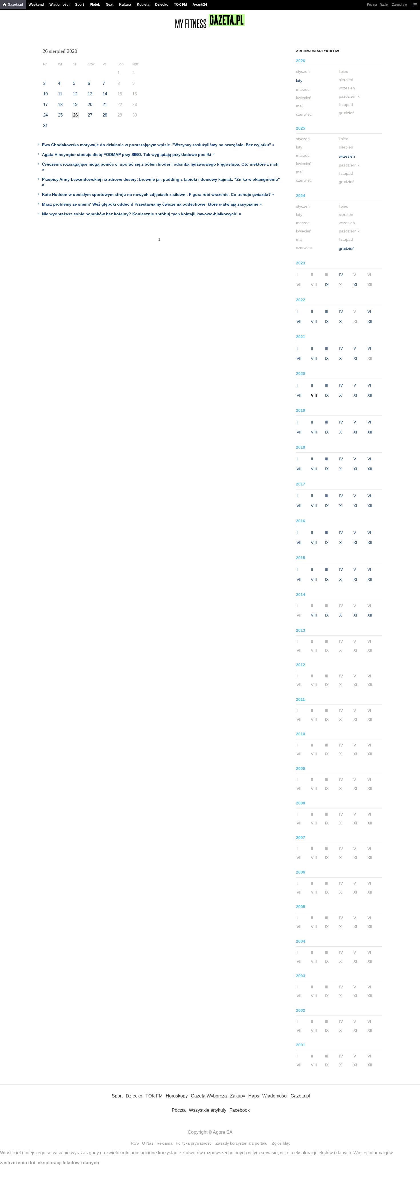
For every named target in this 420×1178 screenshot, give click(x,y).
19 (75, 104)
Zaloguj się (399, 4)
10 (45, 93)
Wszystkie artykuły (207, 1110)
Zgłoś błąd (281, 1143)
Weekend (36, 5)
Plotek (95, 5)
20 (90, 104)
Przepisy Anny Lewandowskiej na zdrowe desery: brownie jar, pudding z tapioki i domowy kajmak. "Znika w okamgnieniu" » (161, 182)
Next (109, 5)
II (312, 311)
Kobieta (143, 5)
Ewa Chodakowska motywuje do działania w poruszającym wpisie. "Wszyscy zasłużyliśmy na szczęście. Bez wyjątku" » (158, 145)
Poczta (372, 4)
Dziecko (161, 5)
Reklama (165, 1143)
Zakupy (237, 1095)
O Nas (147, 1143)
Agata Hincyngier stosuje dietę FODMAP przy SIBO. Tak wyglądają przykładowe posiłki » (128, 154)
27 (90, 115)
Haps (253, 1095)
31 (45, 125)
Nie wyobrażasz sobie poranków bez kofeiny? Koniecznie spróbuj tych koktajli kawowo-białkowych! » (141, 214)
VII (299, 321)
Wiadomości (59, 5)
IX (327, 284)
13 (90, 93)
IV (341, 274)
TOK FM (180, 5)
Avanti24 (200, 5)
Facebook (239, 1110)
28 (105, 115)
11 (60, 93)
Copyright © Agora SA (210, 1132)
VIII (314, 321)
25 (60, 115)
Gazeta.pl (15, 5)
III (326, 311)
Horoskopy (177, 1095)
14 (105, 93)
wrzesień (347, 156)
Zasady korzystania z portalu (241, 1143)
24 (45, 115)
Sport (79, 5)
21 (105, 104)
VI (369, 311)
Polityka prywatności (194, 1143)
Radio (384, 4)
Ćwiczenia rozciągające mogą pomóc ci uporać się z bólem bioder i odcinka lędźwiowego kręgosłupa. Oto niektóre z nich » (160, 167)
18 (60, 104)
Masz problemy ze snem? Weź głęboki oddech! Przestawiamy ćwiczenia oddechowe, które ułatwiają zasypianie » (152, 204)
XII (369, 321)
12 (75, 93)
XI (355, 284)
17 (45, 104)
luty (299, 80)
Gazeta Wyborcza (209, 1095)
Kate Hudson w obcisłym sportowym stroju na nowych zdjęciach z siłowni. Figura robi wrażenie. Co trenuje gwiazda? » (158, 194)
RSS (135, 1143)
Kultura (125, 5)
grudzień (347, 248)
